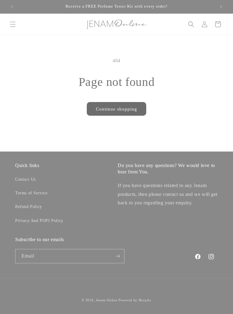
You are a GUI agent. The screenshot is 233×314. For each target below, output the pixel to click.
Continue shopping (116, 109)
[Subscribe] (117, 256)
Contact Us (25, 179)
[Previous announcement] (12, 6)
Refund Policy (28, 206)
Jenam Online (106, 300)
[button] (12, 24)
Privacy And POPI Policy (39, 220)
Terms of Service (31, 193)
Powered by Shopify (135, 300)
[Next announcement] (221, 6)
